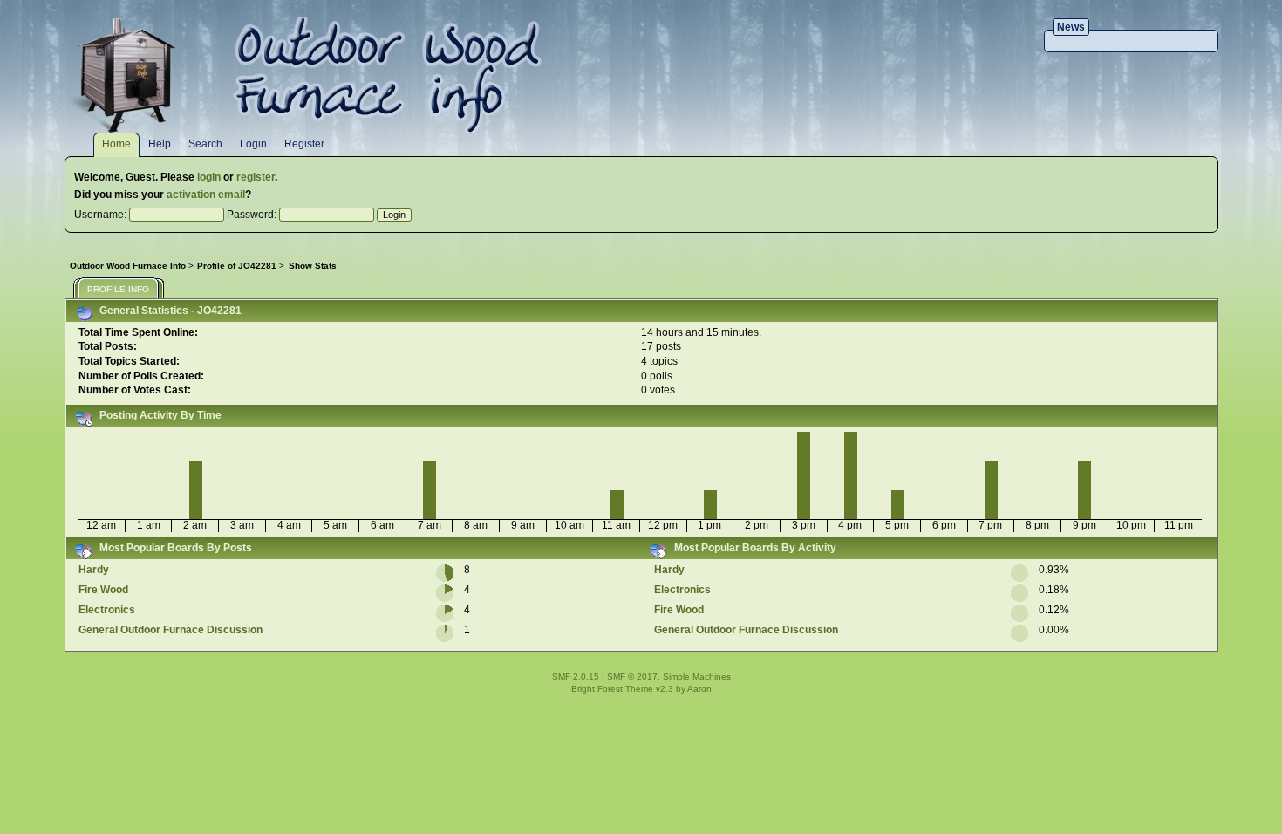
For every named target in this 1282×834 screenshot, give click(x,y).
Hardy (93, 570)
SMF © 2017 (632, 676)
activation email (206, 194)
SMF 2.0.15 (575, 676)
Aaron (699, 689)
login (209, 177)
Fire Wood (103, 590)
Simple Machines (697, 676)
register (255, 177)
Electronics (106, 610)
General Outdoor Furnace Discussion (170, 630)
